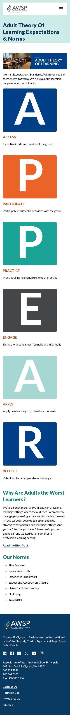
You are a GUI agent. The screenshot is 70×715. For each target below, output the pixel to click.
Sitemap (8, 705)
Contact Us (10, 686)
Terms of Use (11, 692)
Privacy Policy (11, 698)
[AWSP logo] (17, 8)
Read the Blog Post (15, 545)
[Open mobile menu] (61, 8)
